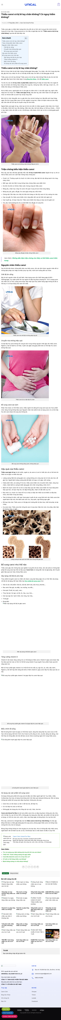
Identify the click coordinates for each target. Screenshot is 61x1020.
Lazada (34, 998)
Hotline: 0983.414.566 (9, 1016)
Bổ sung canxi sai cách (11, 51)
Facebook (35, 1001)
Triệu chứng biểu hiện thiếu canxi (12, 43)
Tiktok (34, 995)
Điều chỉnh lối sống (10, 61)
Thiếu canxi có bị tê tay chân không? (13, 41)
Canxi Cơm (4, 991)
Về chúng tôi (5, 998)
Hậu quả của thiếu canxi (9, 53)
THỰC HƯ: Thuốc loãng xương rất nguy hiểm (17, 854)
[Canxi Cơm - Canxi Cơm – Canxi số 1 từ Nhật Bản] (30, 4)
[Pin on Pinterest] (35, 867)
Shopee (34, 991)
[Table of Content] (25, 38)
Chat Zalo (6, 1009)
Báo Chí (3, 1001)
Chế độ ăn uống (9, 47)
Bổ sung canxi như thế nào (10, 55)
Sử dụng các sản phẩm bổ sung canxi (15, 63)
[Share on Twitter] (29, 867)
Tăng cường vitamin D (10, 59)
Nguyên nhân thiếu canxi (9, 45)
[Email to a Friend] (32, 867)
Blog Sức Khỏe (5, 995)
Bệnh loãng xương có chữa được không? (15, 861)
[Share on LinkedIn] (37, 867)
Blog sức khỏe (5, 11)
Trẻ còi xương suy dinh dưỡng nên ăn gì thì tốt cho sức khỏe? (22, 852)
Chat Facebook (7, 1013)
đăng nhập (12, 953)
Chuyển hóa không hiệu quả (12, 49)
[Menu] (2, 5)
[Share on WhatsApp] (23, 867)
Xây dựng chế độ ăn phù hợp (13, 57)
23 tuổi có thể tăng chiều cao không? (14, 859)
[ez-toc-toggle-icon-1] (25, 38)
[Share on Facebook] (26, 867)
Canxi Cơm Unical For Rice (27, 22)
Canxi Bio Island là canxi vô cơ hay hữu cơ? (16, 857)
